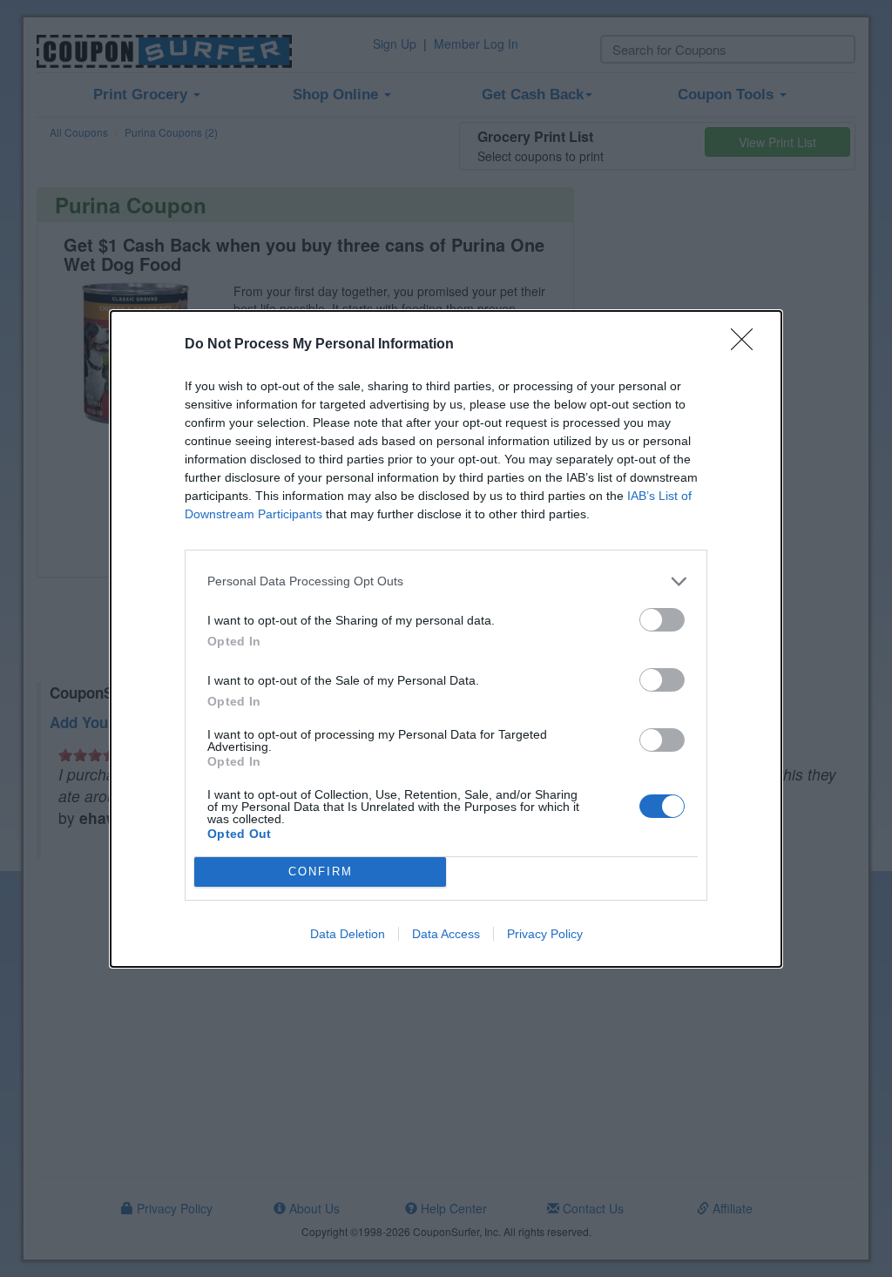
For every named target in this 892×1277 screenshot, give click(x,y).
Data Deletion (347, 934)
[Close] (747, 344)
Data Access (446, 934)
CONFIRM (320, 871)
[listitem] (446, 581)
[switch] (662, 620)
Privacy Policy (545, 934)
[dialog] (446, 639)
